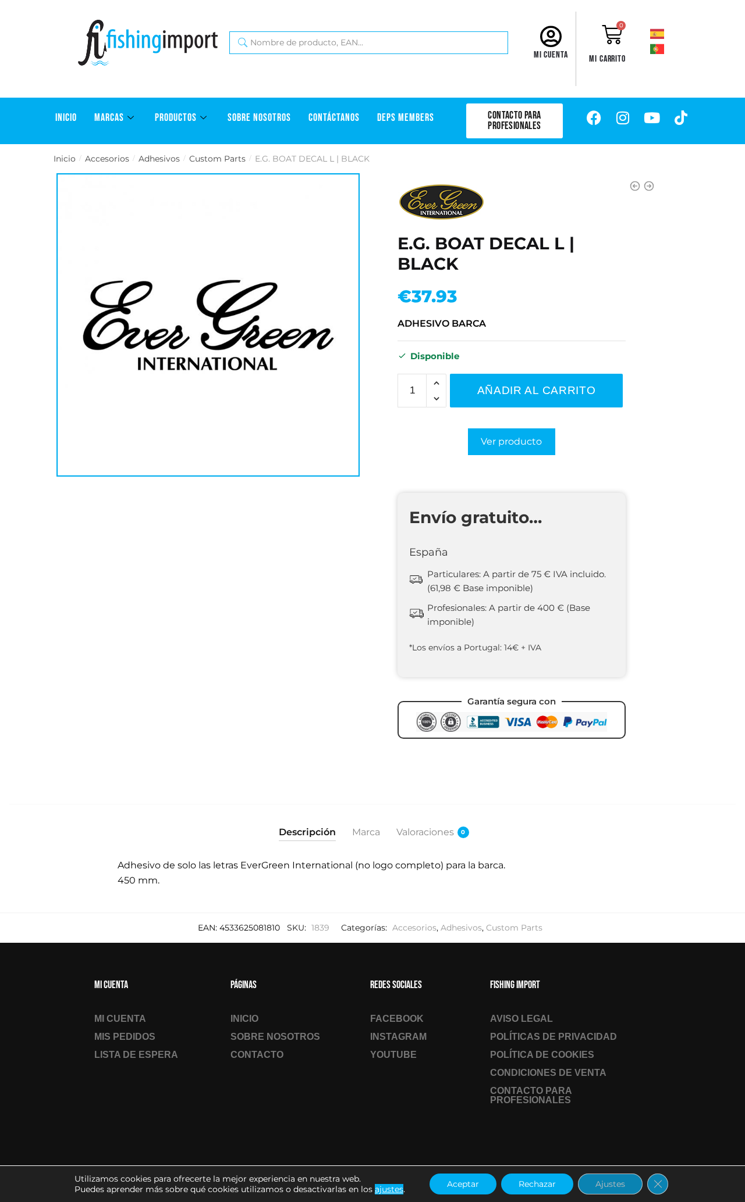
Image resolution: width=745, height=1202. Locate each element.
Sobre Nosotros (259, 118)
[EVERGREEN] (441, 202)
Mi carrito (607, 59)
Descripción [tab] (307, 832)
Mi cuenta (551, 54)
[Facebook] (593, 118)
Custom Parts (217, 158)
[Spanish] (666, 33)
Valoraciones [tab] (425, 832)
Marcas (109, 118)
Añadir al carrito (536, 390)
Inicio (66, 118)
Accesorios (107, 158)
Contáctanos (334, 118)
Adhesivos (159, 158)
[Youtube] (651, 118)
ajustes (389, 1189)
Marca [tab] (366, 832)
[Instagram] (622, 118)
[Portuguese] (666, 48)
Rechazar (537, 1184)
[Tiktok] (681, 118)
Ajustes (610, 1184)
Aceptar (463, 1184)
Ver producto (511, 441)
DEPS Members (405, 118)
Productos (176, 118)
